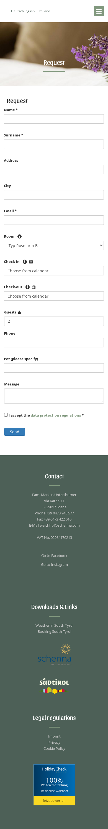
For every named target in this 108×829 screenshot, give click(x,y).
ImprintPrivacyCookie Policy (54, 742)
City (7, 185)
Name (11, 109)
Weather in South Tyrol (54, 625)
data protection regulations (56, 415)
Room (9, 236)
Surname (13, 135)
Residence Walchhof (54, 791)
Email (10, 210)
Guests (10, 312)
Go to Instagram (54, 564)
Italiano (44, 11)
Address (11, 160)
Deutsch (17, 11)
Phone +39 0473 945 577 (54, 513)
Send (14, 431)
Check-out (13, 286)
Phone (10, 333)
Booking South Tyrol (54, 631)
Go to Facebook (54, 555)
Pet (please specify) (21, 358)
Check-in (12, 261)
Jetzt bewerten (54, 800)
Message (11, 384)
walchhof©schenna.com (60, 525)
